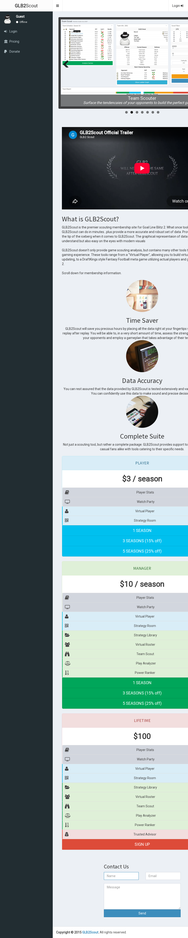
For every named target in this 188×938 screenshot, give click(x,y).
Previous (67, 63)
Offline (23, 22)
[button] (58, 5)
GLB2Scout (90, 932)
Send (142, 913)
